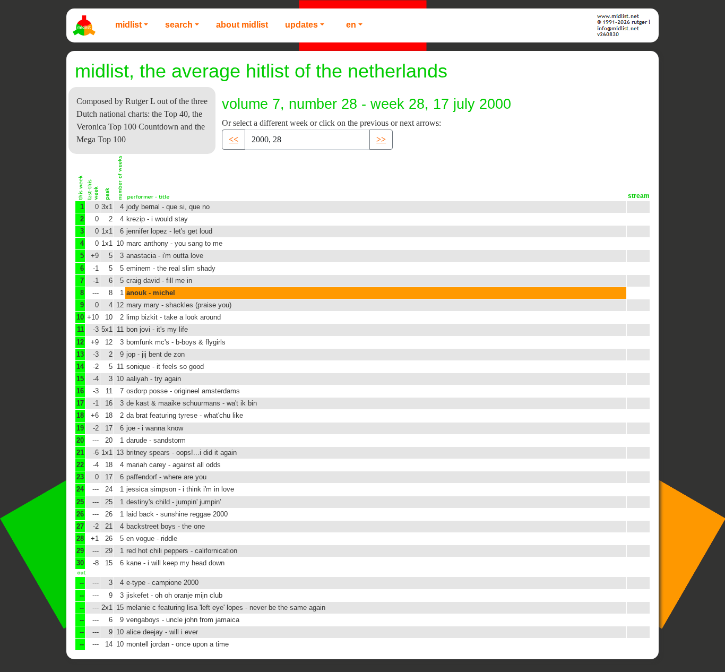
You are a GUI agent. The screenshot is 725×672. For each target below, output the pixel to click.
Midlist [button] (128, 24)
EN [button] (351, 24)
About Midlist (242, 24)
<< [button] (233, 139)
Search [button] (179, 24)
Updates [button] (301, 24)
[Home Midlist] (85, 25)
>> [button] (381, 139)
